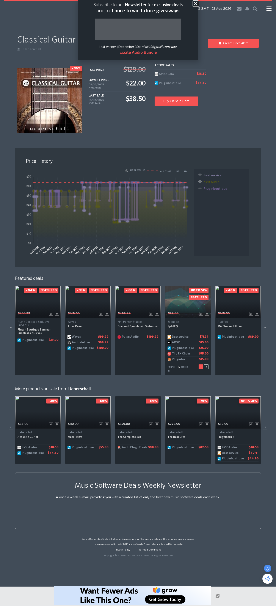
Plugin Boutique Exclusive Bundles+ (33, 324)
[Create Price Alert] (58, 313)
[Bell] (247, 8)
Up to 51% (199, 290)
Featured (49, 290)
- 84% (152, 400)
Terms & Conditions (150, 550)
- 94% (30, 290)
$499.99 (124, 313)
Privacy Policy (149, 544)
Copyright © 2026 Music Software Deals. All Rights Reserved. (138, 555)
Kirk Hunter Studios (130, 322)
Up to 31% (249, 400)
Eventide (173, 322)
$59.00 (223, 424)
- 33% (81, 290)
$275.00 (174, 424)
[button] (11, 327)
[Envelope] (239, 8)
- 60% (130, 290)
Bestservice (212, 175)
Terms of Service (168, 544)
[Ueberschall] (18, 49)
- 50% (102, 400)
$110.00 (73, 424)
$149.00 (74, 313)
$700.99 (24, 313)
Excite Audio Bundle (138, 53)
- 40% (230, 290)
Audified (223, 322)
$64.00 (23, 424)
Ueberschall (32, 49)
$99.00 (173, 313)
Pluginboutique (215, 188)
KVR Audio (95, 88)
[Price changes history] (52, 313)
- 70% (202, 400)
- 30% (52, 400)
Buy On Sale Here (176, 101)
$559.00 (124, 424)
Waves (71, 322)
